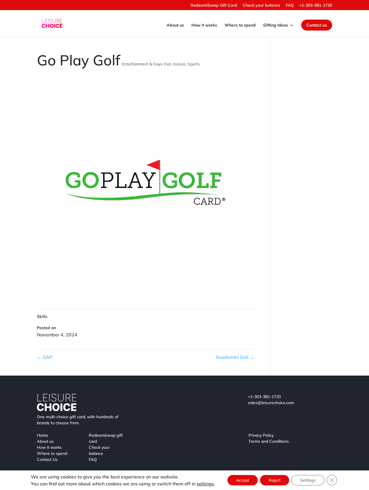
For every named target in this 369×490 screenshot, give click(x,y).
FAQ (290, 5)
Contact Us (47, 459)
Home (42, 435)
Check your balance (261, 5)
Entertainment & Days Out (146, 64)
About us (175, 25)
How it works (204, 25)
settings (205, 484)
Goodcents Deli (235, 357)
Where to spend (240, 25)
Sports (194, 64)
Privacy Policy (261, 435)
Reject (274, 480)
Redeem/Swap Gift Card (214, 5)
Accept (242, 480)
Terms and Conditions (268, 441)
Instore (179, 64)
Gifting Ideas (275, 25)
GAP (44, 357)
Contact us (316, 25)
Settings (308, 480)
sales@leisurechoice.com (271, 402)
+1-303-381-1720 (315, 5)
